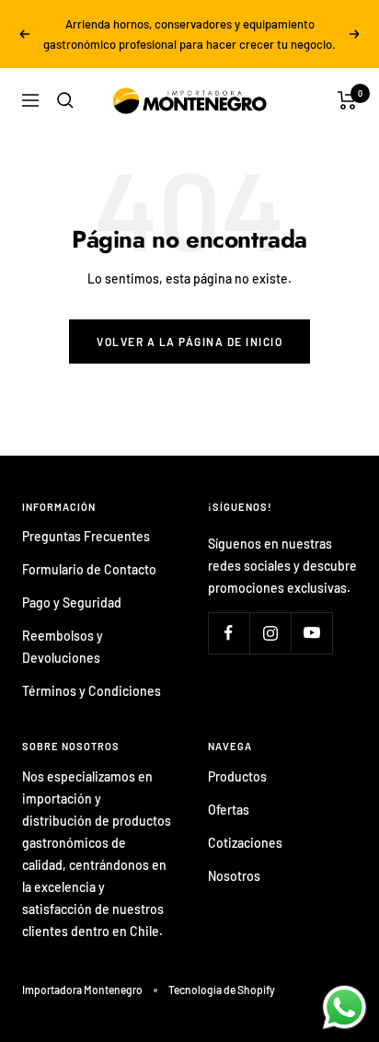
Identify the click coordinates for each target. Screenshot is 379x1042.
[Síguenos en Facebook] (228, 633)
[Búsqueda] (65, 100)
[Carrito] (347, 100)
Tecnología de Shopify (221, 989)
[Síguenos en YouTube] (311, 633)
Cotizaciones (245, 843)
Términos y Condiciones (91, 691)
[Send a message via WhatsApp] (344, 1007)
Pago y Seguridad (71, 602)
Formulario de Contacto (89, 569)
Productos (237, 776)
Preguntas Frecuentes (86, 536)
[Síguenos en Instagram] (270, 633)
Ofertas (228, 809)
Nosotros (234, 876)
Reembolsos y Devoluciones (62, 647)
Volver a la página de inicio (189, 341)
